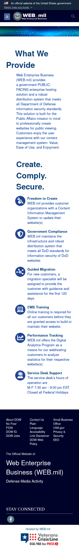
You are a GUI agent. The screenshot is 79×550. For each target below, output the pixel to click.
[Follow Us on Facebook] (10, 520)
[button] (18, 7)
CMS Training (38, 307)
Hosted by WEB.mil (38, 529)
